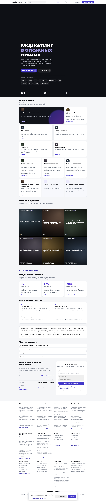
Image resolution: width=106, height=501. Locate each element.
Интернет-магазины (58, 443)
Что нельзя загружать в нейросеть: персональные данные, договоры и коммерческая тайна (78, 407)
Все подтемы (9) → (58, 445)
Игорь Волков (82, 494)
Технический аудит (41, 467)
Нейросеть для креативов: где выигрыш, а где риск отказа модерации (60, 408)
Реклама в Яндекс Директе (43, 403)
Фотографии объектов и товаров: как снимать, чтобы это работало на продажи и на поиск (61, 413)
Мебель (24, 80)
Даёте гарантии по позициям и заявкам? (32, 356)
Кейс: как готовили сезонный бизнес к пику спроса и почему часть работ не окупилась (44, 453)
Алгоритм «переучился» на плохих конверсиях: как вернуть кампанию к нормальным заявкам (44, 416)
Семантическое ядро (58, 435)
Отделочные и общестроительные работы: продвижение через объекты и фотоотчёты (61, 421)
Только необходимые (61, 496)
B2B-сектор (22, 467)
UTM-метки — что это (76, 443)
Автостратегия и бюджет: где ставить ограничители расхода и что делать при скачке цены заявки (44, 421)
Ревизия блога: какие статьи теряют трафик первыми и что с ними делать (27, 421)
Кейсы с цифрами (41, 433)
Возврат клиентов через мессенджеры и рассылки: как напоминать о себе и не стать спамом (60, 425)
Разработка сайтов (75, 403)
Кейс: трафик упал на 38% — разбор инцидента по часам (61, 473)
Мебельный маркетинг (24, 463)
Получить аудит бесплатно (71, 383)
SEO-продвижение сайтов (25, 403)
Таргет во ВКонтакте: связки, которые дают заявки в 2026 (60, 417)
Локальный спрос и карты (42, 465)
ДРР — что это (74, 435)
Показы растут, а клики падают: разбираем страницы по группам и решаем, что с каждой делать (26, 407)
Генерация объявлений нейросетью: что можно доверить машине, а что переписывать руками (44, 407)
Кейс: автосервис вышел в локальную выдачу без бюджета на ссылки (44, 449)
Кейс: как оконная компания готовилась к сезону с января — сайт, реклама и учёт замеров (43, 444)
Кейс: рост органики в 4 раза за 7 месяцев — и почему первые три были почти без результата (61, 465)
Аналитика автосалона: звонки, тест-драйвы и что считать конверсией (26, 455)
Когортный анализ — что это (77, 441)
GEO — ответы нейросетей (42, 463)
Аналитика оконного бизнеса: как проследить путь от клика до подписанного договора (26, 450)
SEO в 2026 (39, 461)
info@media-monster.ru (47, 375)
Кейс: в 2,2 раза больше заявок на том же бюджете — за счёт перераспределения (61, 469)
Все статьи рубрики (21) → (77, 428)
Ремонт (36, 83)
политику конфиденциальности (67, 388)
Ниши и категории (23, 461)
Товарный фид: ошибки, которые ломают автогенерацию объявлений (43, 425)
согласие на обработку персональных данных (72, 386)
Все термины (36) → (75, 445)
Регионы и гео (57, 441)
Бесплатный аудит (88, 2)
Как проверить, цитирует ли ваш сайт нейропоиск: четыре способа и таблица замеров (26, 412)
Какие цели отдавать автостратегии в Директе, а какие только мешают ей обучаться (44, 412)
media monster (19, 2)
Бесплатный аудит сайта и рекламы (78, 463)
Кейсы (62, 2)
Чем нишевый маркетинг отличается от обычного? (35, 345)
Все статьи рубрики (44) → (25, 427)
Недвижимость (43, 80)
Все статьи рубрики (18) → (25, 458)
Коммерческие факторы (42, 471)
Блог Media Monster (76, 461)
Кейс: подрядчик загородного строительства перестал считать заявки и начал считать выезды (44, 440)
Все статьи (23, 494)
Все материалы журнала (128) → (28, 270)
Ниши (49, 2)
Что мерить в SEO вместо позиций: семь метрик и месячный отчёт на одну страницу (26, 441)
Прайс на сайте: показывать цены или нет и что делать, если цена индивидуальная (78, 425)
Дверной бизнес (23, 465)
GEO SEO (69, 2)
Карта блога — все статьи (59, 485)
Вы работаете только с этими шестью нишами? (34, 353)
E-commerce (52, 80)
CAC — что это (74, 439)
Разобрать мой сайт (29, 70)
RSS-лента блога (57, 486)
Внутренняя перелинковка (42, 469)
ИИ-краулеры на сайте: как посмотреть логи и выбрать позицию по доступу (77, 421)
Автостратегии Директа (59, 439)
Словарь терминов (75, 433)
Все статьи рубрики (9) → (60, 430)
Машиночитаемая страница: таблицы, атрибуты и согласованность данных (77, 416)
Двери (30, 80)
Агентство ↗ (78, 2)
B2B (35, 80)
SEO (27, 494)
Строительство (44, 83)
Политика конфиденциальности (78, 469)
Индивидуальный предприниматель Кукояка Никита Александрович (33, 388)
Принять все (72, 496)
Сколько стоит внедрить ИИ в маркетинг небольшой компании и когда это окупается (26, 446)
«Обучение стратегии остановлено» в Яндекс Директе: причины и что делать (61, 482)
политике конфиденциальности (39, 498)
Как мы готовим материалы (77, 465)
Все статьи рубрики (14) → (43, 457)
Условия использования (76, 467)
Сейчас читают (57, 461)
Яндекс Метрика (57, 437)
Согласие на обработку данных (78, 471)
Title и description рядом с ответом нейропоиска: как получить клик (26, 424)
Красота (24, 83)
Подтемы (56, 433)
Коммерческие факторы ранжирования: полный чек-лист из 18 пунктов (61, 477)
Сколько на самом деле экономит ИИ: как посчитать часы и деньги (26, 437)
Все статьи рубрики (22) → (43, 428)
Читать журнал (45, 70)
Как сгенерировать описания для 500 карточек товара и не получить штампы (26, 416)
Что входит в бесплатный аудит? (30, 349)
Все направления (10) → (24, 473)
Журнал (55, 2)
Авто (59, 80)
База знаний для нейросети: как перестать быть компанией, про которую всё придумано (78, 412)
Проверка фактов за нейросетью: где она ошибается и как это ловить (44, 436)
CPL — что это (74, 437)
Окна (30, 83)
